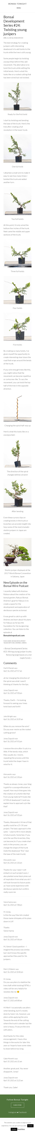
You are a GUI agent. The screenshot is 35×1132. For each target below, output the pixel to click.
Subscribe (17, 1105)
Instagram (12, 1112)
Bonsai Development (19, 641)
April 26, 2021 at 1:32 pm (13, 863)
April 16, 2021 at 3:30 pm (13, 777)
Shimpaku (18, 643)
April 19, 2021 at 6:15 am (13, 1061)
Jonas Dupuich (9, 690)
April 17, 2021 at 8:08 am (13, 1000)
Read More (21, 1129)
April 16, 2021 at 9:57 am (13, 671)
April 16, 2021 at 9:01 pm (13, 741)
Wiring (24, 643)
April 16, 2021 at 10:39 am (13, 719)
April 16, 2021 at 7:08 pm (13, 905)
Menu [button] (19, 8)
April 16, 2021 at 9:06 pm (13, 939)
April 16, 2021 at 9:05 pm (13, 815)
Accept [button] (30, 1126)
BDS (13, 643)
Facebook (23, 1112)
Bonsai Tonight (17, 4)
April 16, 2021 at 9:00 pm (13, 693)
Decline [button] (14, 1129)
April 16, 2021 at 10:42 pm (13, 972)
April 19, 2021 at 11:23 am (13, 1080)
